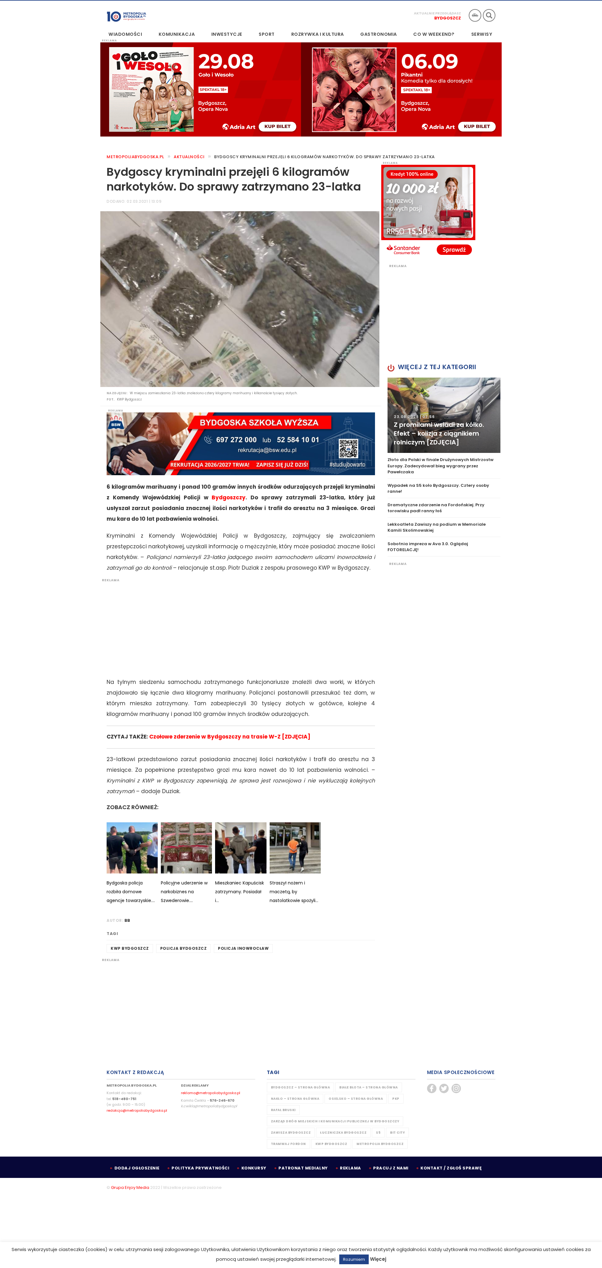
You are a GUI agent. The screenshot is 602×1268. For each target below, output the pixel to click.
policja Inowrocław (243, 948)
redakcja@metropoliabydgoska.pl (137, 1110)
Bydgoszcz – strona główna (300, 1087)
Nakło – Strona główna (295, 1098)
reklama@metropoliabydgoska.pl (210, 1092)
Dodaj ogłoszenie (137, 1168)
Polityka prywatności (200, 1168)
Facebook (431, 1088)
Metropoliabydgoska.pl (135, 157)
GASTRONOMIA (378, 34)
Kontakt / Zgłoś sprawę (451, 1168)
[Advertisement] (237, 626)
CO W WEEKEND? (434, 34)
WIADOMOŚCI (125, 34)
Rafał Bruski (283, 1110)
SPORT (267, 34)
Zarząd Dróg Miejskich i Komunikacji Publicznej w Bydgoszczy (335, 1121)
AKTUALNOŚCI (189, 157)
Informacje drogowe (475, 15)
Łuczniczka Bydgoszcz (343, 1132)
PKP (395, 1098)
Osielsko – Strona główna (356, 1098)
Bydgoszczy (229, 497)
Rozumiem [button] (354, 1259)
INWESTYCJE (226, 34)
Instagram (456, 1088)
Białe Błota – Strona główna (368, 1087)
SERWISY (482, 34)
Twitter (444, 1088)
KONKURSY (254, 1168)
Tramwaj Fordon (288, 1144)
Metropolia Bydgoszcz (380, 1144)
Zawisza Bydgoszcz (291, 1132)
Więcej (378, 1259)
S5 (378, 1132)
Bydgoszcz (447, 18)
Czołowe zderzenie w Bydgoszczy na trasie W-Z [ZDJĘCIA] (229, 736)
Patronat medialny (303, 1168)
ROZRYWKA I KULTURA (317, 34)
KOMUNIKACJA (177, 34)
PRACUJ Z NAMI (391, 1168)
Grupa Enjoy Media (130, 1187)
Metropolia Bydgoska (126, 15)
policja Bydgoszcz (183, 948)
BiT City (397, 1132)
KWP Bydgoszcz (130, 948)
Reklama (350, 1168)
